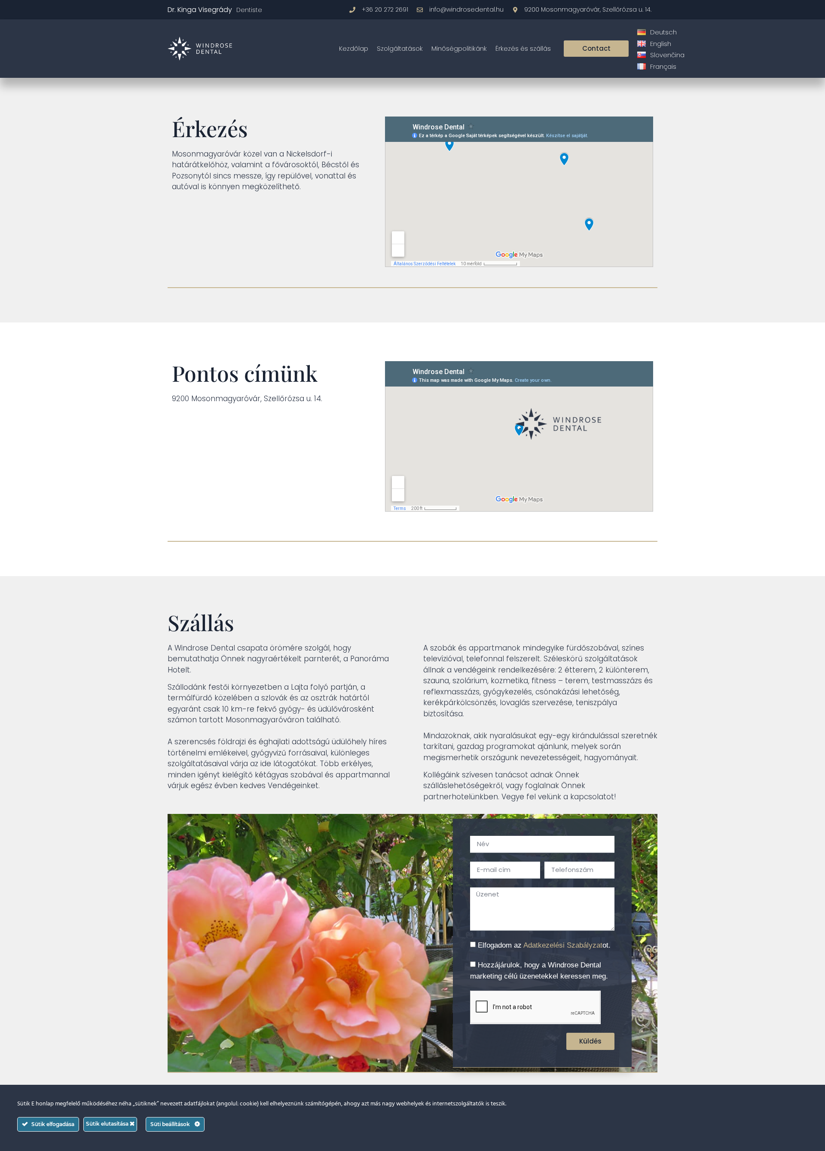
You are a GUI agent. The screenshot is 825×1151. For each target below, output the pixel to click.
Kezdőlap (353, 48)
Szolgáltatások (400, 48)
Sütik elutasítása (108, 1123)
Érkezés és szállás (523, 48)
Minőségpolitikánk (459, 48)
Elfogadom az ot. (544, 945)
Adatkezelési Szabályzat (562, 945)
